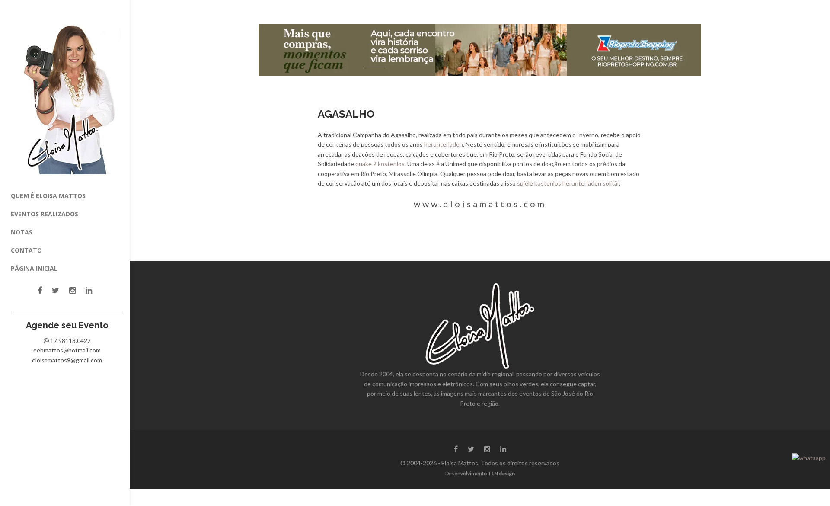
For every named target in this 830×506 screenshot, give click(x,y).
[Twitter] (55, 290)
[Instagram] (72, 290)
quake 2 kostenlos (380, 163)
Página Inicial (34, 268)
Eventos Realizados (44, 214)
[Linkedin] (89, 290)
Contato (26, 250)
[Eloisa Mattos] (67, 93)
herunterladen (443, 144)
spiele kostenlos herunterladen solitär (568, 183)
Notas (21, 232)
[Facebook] (40, 290)
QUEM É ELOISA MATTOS (48, 196)
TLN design (501, 473)
